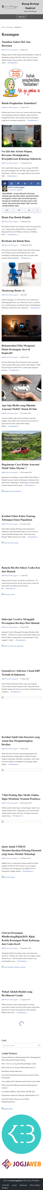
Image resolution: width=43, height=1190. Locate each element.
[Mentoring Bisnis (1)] (21, 274)
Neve (5, 1180)
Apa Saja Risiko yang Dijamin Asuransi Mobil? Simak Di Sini (19, 407)
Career (14, 1185)
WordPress (35, 1180)
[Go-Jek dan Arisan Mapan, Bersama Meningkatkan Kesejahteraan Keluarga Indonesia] (21, 136)
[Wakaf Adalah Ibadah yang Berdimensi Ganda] (21, 976)
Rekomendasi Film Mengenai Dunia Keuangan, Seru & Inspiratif (18, 349)
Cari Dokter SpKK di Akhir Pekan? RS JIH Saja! (18, 1091)
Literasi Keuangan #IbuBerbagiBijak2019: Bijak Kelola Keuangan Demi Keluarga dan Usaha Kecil (20, 938)
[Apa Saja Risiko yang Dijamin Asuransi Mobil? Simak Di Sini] (21, 388)
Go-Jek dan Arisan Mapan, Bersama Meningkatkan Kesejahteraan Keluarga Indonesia (21, 155)
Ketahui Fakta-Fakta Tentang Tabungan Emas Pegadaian (18, 518)
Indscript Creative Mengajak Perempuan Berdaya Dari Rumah (20, 621)
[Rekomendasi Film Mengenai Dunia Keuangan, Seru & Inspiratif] (21, 328)
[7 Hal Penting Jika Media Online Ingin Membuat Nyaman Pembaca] (21, 780)
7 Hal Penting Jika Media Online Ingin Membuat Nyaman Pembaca (21, 797)
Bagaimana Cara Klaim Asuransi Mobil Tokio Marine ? (20, 466)
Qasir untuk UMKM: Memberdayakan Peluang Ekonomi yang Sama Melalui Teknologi (21, 850)
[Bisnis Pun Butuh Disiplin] (21, 196)
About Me (5, 1185)
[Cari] (38, 1045)
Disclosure (23, 1185)
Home (3, 27)
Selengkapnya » (13, 62)
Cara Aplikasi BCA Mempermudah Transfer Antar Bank (21, 1081)
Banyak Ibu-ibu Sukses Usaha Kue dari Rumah (21, 569)
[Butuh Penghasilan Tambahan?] (21, 83)
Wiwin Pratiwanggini (11, 50)
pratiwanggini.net (16, 1180)
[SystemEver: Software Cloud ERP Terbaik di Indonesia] (21, 656)
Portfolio (5, 1188)
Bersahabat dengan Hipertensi (12, 1071)
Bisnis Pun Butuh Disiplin (16, 217)
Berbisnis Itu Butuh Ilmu (16, 241)
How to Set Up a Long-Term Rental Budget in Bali (19, 1064)
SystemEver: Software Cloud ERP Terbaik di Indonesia (21, 672)
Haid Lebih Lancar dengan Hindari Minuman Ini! (19, 1067)
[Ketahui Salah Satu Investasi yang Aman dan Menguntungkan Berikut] (21, 714)
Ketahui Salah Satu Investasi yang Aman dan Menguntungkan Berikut (21, 740)
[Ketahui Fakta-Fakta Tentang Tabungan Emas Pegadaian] (21, 501)
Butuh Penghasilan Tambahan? (19, 103)
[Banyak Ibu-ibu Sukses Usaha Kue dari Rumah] (21, 552)
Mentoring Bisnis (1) (13, 290)
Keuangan (10, 27)
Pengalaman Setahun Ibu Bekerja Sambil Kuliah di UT (20, 1095)
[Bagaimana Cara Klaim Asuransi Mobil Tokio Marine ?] (21, 445)
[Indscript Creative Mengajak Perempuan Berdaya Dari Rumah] (21, 604)
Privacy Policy (35, 1185)
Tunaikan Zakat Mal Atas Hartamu (16, 43)
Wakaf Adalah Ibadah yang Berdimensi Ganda (17, 993)
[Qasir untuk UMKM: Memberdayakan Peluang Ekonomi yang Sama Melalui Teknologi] (21, 831)
